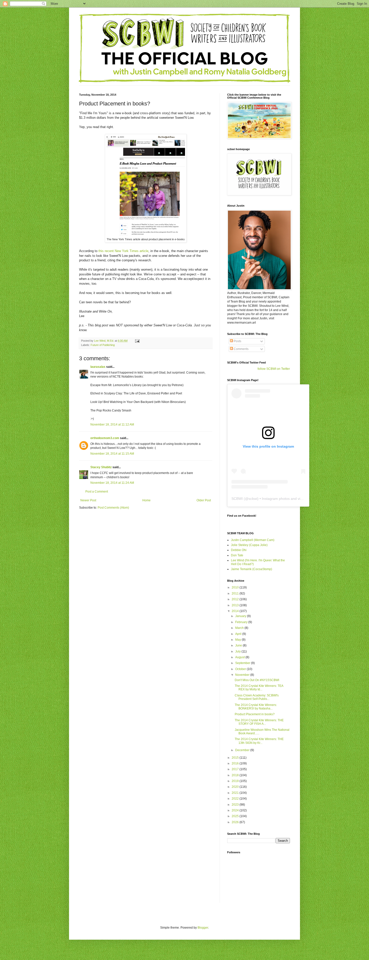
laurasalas (97, 367)
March (239, 628)
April (238, 634)
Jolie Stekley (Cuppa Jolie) (249, 545)
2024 (235, 810)
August (240, 657)
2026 (235, 822)
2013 (235, 605)
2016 (235, 763)
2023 (235, 804)
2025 (235, 816)
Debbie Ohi (239, 550)
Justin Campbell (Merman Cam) (252, 540)
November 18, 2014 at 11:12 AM (112, 424)
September (243, 663)
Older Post (204, 500)
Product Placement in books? (255, 714)
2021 (235, 793)
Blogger (203, 927)
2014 (235, 611)
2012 (235, 599)
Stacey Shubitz (101, 467)
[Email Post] (137, 340)
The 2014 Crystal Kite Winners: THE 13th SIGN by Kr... (259, 740)
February (241, 622)
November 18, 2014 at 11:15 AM (112, 453)
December (242, 750)
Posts (237, 341)
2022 (235, 798)
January (241, 616)
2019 (235, 781)
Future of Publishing (103, 344)
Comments (241, 349)
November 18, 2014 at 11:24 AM (112, 483)
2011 (235, 593)
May (238, 639)
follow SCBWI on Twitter (274, 369)
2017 (235, 769)
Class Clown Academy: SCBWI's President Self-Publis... (257, 697)
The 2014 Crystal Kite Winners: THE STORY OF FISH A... (259, 722)
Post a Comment (96, 491)
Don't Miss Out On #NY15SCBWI (257, 680)
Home (146, 500)
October (241, 669)
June (239, 645)
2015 (235, 757)
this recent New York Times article (123, 251)
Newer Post (88, 500)
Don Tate (237, 555)
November (242, 675)
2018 (235, 775)
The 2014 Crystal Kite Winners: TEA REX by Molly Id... (259, 687)
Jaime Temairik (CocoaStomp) (251, 569)
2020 (235, 787)
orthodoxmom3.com (104, 438)
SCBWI (237, 499)
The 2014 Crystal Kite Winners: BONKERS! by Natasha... (256, 706)
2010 (235, 587)
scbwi (253, 499)
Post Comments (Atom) (113, 507)
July (238, 651)
